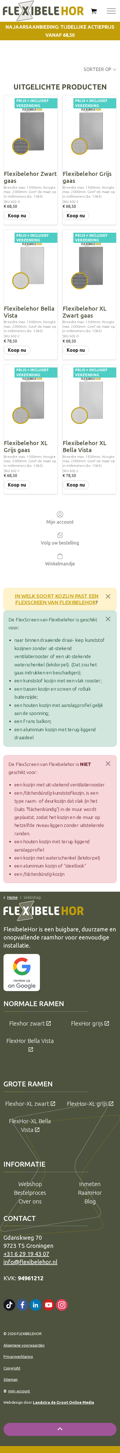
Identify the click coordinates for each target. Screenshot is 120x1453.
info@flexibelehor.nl (30, 1262)
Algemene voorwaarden (24, 1345)
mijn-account (19, 1391)
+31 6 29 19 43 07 (26, 1253)
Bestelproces (30, 1192)
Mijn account (60, 522)
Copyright (11, 1368)
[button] (94, 11)
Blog (90, 1201)
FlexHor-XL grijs (87, 1103)
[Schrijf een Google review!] (21, 971)
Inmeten (90, 1184)
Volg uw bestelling (60, 542)
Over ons (30, 1201)
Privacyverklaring (18, 1356)
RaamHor (90, 1192)
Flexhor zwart (27, 1023)
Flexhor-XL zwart (27, 1103)
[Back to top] (60, 1429)
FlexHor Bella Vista (30, 1040)
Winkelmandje (60, 563)
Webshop (30, 1184)
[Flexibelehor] (43, 11)
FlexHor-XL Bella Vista (30, 1125)
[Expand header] (111, 11)
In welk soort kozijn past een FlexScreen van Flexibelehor (56, 599)
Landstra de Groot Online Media (63, 1402)
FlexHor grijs (87, 1023)
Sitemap (10, 1379)
